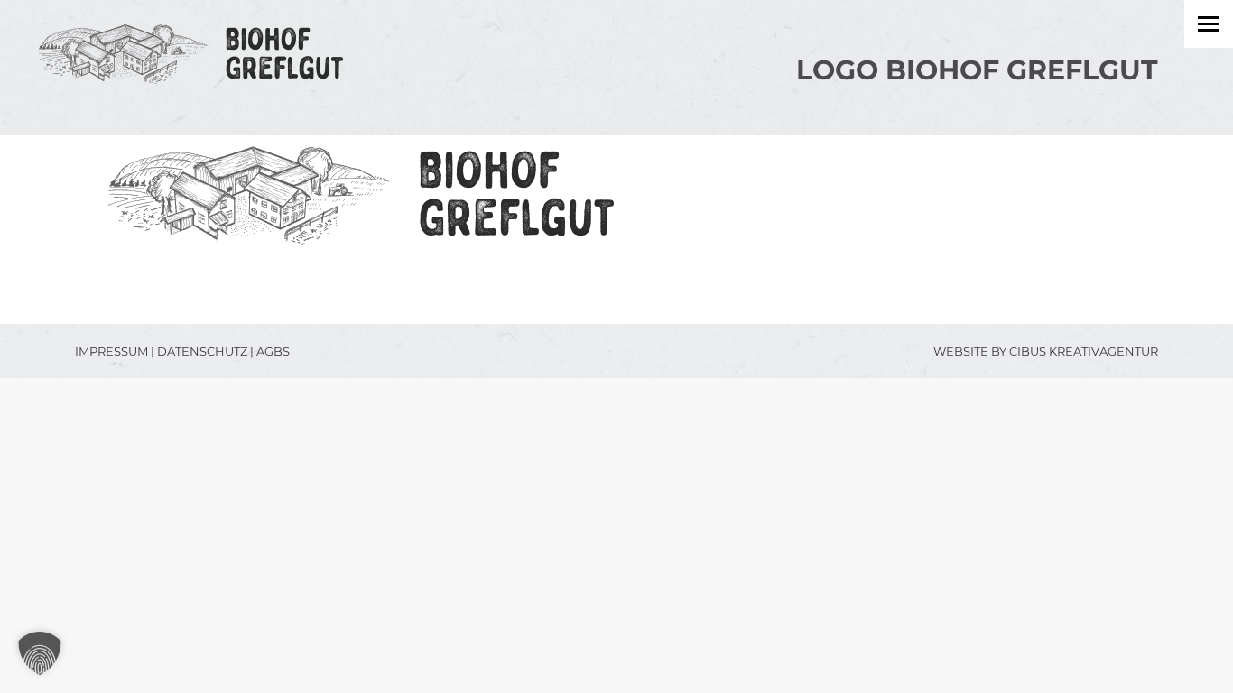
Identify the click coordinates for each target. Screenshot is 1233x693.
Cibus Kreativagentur (1083, 351)
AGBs (273, 351)
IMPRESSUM (111, 351)
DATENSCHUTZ (202, 351)
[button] (39, 653)
